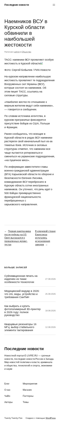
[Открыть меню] (54, 5)
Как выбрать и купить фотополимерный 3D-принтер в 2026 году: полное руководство (22, 311)
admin (17, 52)
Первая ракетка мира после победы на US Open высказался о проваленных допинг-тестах (17, 238)
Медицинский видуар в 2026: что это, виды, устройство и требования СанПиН (21, 294)
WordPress (51, 418)
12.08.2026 (50, 327)
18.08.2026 (50, 310)
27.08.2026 (50, 279)
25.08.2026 (50, 294)
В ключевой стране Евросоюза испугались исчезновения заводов (45, 238)
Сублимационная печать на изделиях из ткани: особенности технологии (20, 278)
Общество (26, 52)
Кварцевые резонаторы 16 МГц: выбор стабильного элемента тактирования (20, 327)
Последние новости (16, 4)
